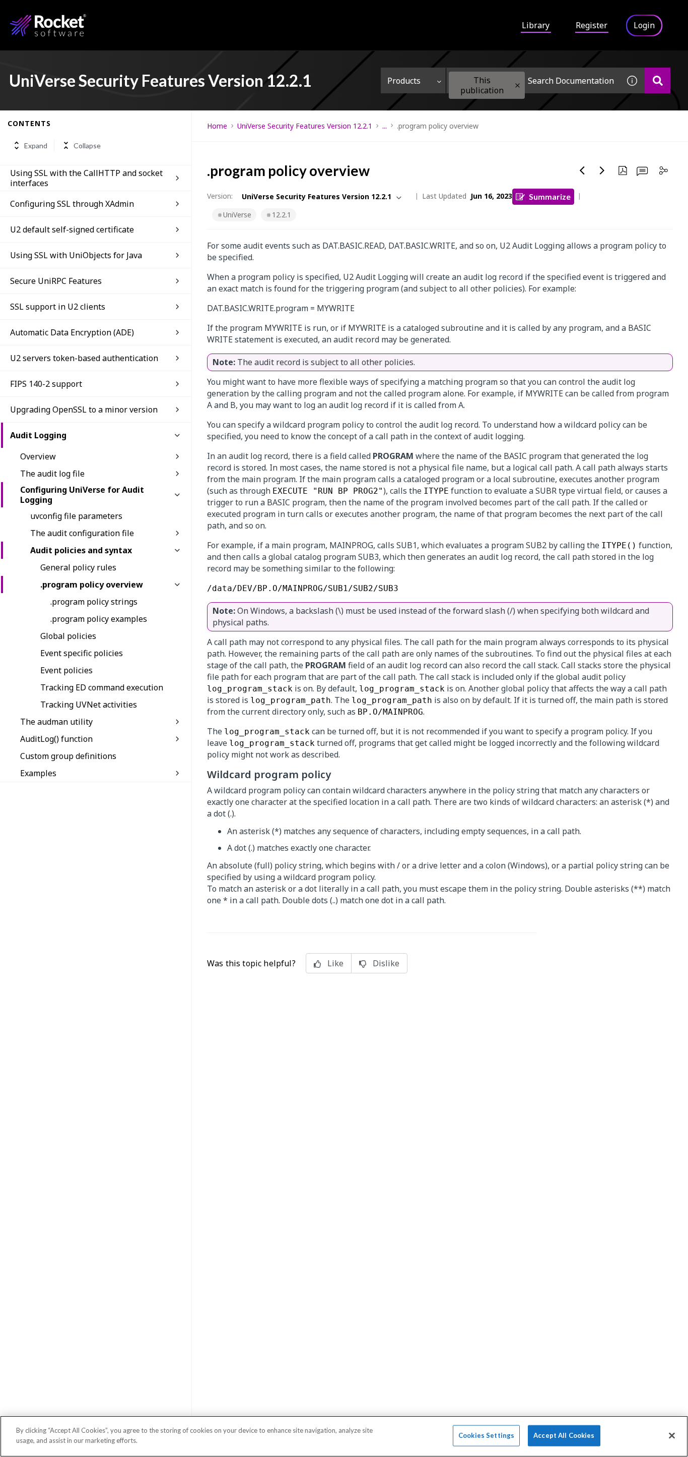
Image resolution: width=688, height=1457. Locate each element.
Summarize (550, 196)
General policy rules (78, 567)
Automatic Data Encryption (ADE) (72, 332)
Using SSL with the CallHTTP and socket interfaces (86, 178)
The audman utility (56, 721)
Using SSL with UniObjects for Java (76, 255)
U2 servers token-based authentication (84, 358)
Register (591, 25)
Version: (220, 196)
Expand (35, 145)
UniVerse (237, 214)
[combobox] (533, 80)
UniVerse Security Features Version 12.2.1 (304, 126)
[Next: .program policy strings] (602, 170)
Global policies (68, 636)
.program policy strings (93, 601)
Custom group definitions (68, 756)
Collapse (87, 145)
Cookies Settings (486, 1435)
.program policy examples (98, 618)
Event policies (66, 670)
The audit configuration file (82, 533)
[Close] (672, 1435)
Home (217, 126)
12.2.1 (281, 214)
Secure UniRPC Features (56, 280)
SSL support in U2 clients (57, 306)
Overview (38, 456)
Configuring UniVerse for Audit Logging (82, 495)
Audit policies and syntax (81, 550)
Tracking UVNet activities (88, 704)
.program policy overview (91, 584)
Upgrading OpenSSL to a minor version (84, 409)
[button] (517, 85)
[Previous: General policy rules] (582, 170)
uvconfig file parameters (76, 515)
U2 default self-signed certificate (72, 229)
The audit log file (52, 473)
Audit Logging (38, 435)
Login (644, 25)
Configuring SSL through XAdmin (72, 203)
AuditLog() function (56, 738)
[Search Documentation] (657, 80)
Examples (38, 773)
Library (535, 25)
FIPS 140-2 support (46, 383)
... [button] (384, 126)
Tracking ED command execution (101, 687)
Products (404, 80)
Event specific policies (81, 653)
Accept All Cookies (563, 1435)
